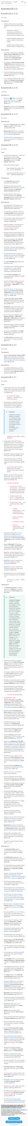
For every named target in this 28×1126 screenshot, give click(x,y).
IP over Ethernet (18, 876)
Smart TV (14, 100)
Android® (12, 1033)
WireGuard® (7, 476)
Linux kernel (15, 249)
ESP (9, 568)
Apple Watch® (9, 253)
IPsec (21, 889)
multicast (10, 667)
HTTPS (16, 905)
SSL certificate (16, 899)
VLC (7, 1031)
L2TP (12, 736)
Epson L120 (15, 65)
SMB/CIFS (17, 554)
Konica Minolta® (10, 360)
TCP (13, 749)
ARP (10, 232)
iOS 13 (11, 339)
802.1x (15, 139)
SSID (21, 368)
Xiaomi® (17, 358)
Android (15, 1073)
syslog (15, 968)
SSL (10, 818)
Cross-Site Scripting (16, 820)
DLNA (5, 100)
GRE (8, 562)
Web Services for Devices (13, 289)
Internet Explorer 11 (9, 268)
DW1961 (12, 170)
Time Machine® (12, 1037)
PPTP (5, 562)
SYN (19, 751)
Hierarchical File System (16, 1039)
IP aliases (11, 294)
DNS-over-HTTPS (11, 1079)
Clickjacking (11, 830)
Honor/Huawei (7, 707)
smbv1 (5, 706)
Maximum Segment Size (13, 746)
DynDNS (10, 897)
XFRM (5, 568)
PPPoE (18, 736)
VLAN (5, 308)
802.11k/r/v (12, 611)
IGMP (11, 1055)
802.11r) (17, 257)
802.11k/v (18, 801)
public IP (17, 717)
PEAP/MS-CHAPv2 (8, 137)
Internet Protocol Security (17, 1102)
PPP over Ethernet (12, 878)
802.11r (16, 804)
